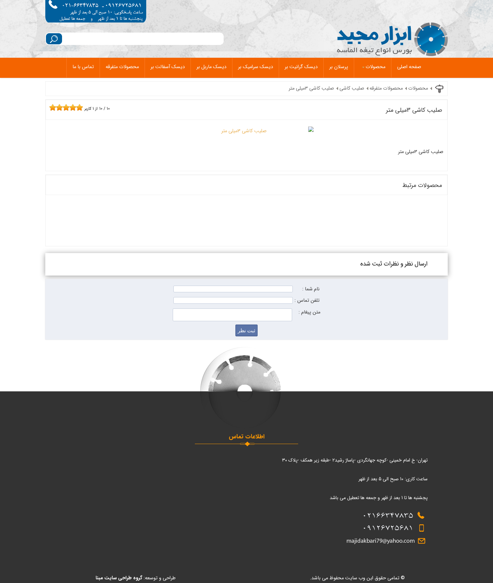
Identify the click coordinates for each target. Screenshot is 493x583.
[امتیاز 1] (51, 107)
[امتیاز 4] (61, 107)
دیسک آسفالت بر (168, 67)
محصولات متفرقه (122, 67)
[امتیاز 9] (77, 107)
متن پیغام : (309, 312)
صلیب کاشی (351, 88)
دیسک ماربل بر (211, 67)
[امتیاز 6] (67, 107)
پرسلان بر (338, 67)
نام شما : (311, 289)
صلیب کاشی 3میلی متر (311, 88)
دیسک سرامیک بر (255, 67)
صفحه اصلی (409, 67)
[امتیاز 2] (54, 107)
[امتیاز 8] (74, 107)
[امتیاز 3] (57, 107)
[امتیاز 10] (81, 107)
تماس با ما (83, 67)
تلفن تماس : (307, 300)
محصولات (375, 67)
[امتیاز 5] (64, 107)
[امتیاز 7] (71, 107)
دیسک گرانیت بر (301, 67)
